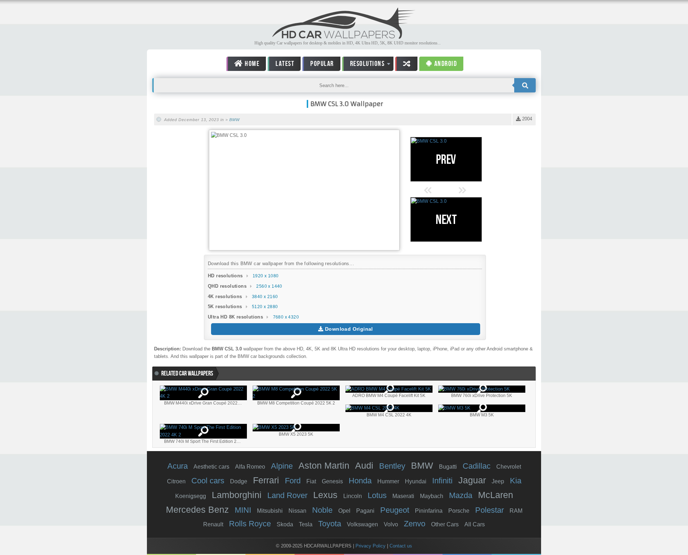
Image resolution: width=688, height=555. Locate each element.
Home (251, 63)
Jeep (498, 481)
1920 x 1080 (265, 275)
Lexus (325, 495)
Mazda (460, 495)
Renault (213, 524)
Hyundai (415, 481)
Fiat (311, 481)
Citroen (176, 481)
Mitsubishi (270, 511)
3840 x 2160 (265, 296)
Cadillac (477, 465)
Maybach (431, 496)
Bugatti (448, 467)
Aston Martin (323, 465)
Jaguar (472, 480)
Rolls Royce (250, 523)
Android (445, 63)
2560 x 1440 (269, 286)
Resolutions (363, 65)
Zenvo (414, 523)
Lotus (377, 495)
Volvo (391, 524)
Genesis (332, 481)
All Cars (474, 524)
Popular (322, 63)
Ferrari (266, 480)
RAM (516, 511)
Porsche (458, 511)
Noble (322, 510)
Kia (515, 480)
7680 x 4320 (286, 317)
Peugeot (394, 510)
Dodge (238, 481)
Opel (344, 511)
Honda (360, 480)
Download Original (348, 329)
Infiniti (442, 480)
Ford (293, 480)
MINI (243, 510)
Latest (285, 63)
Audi (364, 465)
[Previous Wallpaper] (446, 159)
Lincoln (352, 496)
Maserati (403, 496)
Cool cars (207, 480)
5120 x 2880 (265, 306)
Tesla (305, 524)
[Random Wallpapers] (406, 64)
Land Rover (287, 495)
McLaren (495, 495)
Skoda (285, 524)
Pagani (365, 511)
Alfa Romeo (250, 467)
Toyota (329, 523)
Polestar (489, 510)
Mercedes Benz (197, 509)
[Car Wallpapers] (344, 37)
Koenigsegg (190, 496)
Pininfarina (429, 511)
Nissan (297, 511)
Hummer (388, 481)
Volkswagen (362, 524)
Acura (177, 465)
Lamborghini (237, 495)
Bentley (392, 465)
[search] (525, 85)
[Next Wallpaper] (446, 219)
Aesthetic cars (211, 467)
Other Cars (445, 524)
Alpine (282, 465)
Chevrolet (508, 467)
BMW (234, 120)
